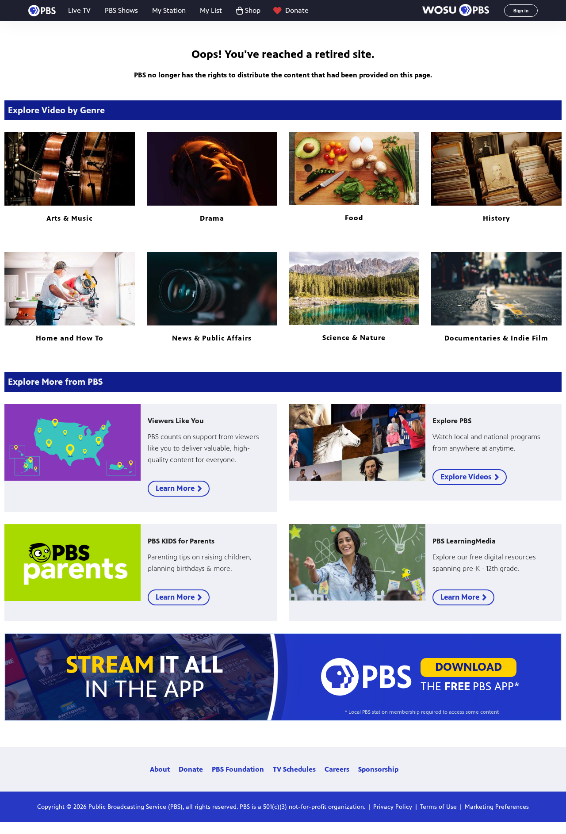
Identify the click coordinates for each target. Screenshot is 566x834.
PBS (42, 11)
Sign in (520, 11)
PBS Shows (121, 10)
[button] (455, 11)
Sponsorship (378, 769)
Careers (337, 769)
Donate (297, 10)
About (160, 769)
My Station (169, 10)
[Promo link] (72, 442)
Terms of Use (438, 807)
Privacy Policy (392, 807)
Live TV (79, 10)
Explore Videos (466, 476)
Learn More (175, 488)
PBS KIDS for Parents (181, 541)
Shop (252, 10)
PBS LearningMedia (464, 541)
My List (211, 10)
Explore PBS (451, 421)
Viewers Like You (176, 421)
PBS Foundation (238, 769)
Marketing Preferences (497, 807)
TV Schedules (294, 769)
